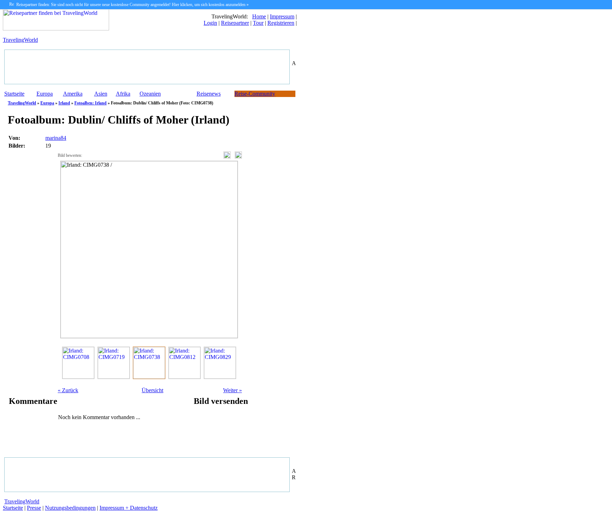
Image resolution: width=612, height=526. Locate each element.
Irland (64, 103)
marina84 (55, 138)
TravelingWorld (20, 40)
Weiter (232, 390)
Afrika (123, 94)
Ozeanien (150, 94)
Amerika (73, 94)
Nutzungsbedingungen (70, 508)
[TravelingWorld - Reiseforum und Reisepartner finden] (56, 28)
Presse (34, 508)
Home (259, 16)
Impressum (282, 16)
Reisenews (209, 94)
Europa (44, 94)
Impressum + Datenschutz (129, 508)
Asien (100, 94)
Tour (258, 23)
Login (210, 23)
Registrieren (280, 23)
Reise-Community (254, 94)
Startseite (14, 94)
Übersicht (152, 390)
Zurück (68, 390)
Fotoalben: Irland (90, 103)
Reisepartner (235, 23)
